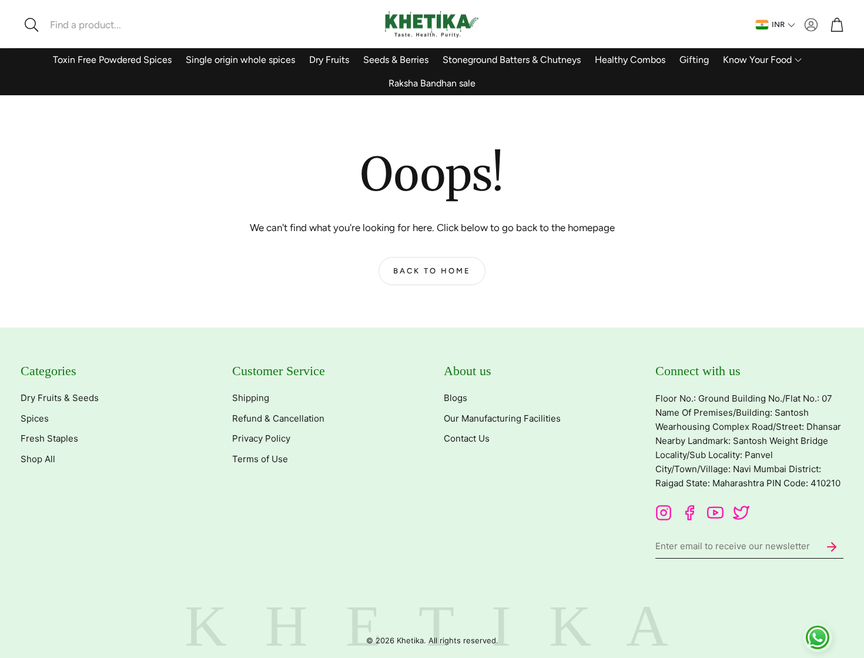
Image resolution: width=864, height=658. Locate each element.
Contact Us (467, 438)
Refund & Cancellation (278, 418)
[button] (97, 25)
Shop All (38, 459)
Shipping (250, 397)
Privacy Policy (261, 438)
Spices (35, 418)
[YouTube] (715, 513)
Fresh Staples (49, 438)
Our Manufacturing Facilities (502, 418)
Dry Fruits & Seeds (60, 397)
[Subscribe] (831, 547)
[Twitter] (741, 513)
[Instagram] (663, 513)
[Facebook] (689, 513)
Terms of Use (260, 459)
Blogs (455, 397)
